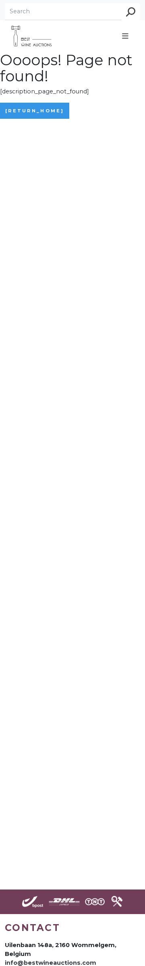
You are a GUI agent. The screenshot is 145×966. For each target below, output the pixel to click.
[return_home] (34, 111)
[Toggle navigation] (125, 36)
